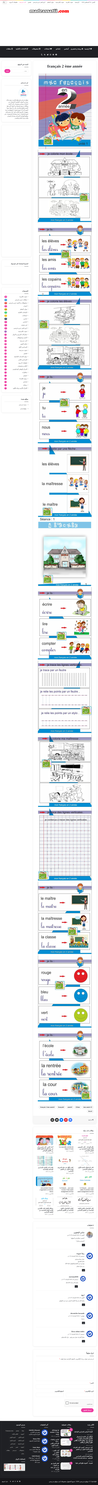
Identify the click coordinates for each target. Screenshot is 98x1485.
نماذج (22, 1453)
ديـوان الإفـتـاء (23, 378)
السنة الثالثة (21, 1440)
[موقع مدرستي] (49, 10)
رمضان (25, 385)
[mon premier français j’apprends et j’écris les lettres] (44, 1181)
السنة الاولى (13, 1437)
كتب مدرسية (22, 2)
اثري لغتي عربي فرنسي (39, 2)
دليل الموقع (5, 1481)
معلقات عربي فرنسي (21, 300)
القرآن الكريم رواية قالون (20, 388)
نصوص (25, 375)
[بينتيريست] (66, 1120)
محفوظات (35, 49)
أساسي (66, 49)
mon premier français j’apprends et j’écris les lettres (46, 1189)
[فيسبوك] (70, 1120)
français (60, 1107)
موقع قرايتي (23, 408)
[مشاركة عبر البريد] (57, 1120)
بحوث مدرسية (23, 350)
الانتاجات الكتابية (21, 49)
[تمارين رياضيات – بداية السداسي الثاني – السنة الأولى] (66, 1442)
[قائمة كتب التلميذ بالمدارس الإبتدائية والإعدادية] (44, 1161)
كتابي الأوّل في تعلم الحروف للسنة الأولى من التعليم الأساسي (65, 1169)
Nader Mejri (36, 1447)
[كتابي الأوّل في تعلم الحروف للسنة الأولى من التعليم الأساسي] (64, 1161)
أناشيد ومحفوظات (22, 337)
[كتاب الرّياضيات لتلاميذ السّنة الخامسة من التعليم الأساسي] (85, 1202)
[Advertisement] (49, 30)
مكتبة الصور (23, 344)
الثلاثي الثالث (15, 1434)
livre (89, 1111)
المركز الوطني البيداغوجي (20, 369)
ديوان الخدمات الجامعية (20, 356)
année (69, 1107)
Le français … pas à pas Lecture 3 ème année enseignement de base (66, 1189)
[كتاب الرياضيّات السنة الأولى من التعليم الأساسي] (85, 1161)
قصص (29, 2)
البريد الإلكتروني (89, 1391)
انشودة (22, 1447)
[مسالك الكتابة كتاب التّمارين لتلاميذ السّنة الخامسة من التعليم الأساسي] (44, 1202)
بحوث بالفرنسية (60, 2)
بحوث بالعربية (69, 2)
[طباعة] (52, 1120)
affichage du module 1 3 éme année (54, 1432)
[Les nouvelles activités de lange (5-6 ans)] (64, 1140)
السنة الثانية (13, 1440)
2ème (78, 1107)
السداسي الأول (23, 347)
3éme (23, 1431)
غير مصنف (24, 325)
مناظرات (24, 372)
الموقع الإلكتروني (59, 1391)
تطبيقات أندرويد (13, 2)
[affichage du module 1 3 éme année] (66, 1432)
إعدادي (58, 49)
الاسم (92, 1383)
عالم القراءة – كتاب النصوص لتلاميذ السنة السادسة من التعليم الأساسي (86, 1148)
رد (83, 1245)
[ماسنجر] (61, 1120)
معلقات (8, 49)
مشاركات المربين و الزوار (20, 334)
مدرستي (14, 1450)
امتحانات (47, 49)
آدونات (25, 306)
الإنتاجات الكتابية (22, 312)
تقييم (17, 1447)
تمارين (25, 318)
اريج (82, 1295)
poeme (17, 1431)
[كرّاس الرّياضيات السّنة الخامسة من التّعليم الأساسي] (64, 1202)
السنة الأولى (21, 1437)
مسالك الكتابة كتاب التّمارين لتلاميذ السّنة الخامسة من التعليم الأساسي (45, 1210)
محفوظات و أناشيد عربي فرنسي (18, 303)
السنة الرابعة (21, 1444)
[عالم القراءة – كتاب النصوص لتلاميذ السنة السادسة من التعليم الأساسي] (85, 1140)
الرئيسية (77, 2)
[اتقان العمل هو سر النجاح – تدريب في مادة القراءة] (66, 1466)
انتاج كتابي (12, 1444)
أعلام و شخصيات (22, 366)
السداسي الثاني (22, 359)
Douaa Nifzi (36, 1439)
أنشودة (22, 1434)
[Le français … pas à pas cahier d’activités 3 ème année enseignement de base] (85, 1181)
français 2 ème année (47, 1107)
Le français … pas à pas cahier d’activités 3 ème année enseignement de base (86, 1189)
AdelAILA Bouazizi (34, 1430)
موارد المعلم (50, 2)
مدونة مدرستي (23, 404)
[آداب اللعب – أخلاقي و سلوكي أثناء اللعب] (66, 1453)
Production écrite (9, 1431)
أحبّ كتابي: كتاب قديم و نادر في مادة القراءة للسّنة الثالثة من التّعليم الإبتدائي (45, 1148)
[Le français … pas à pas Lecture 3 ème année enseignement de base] (64, 1181)
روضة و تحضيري (76, 49)
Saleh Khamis (36, 1456)
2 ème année (87, 1107)
